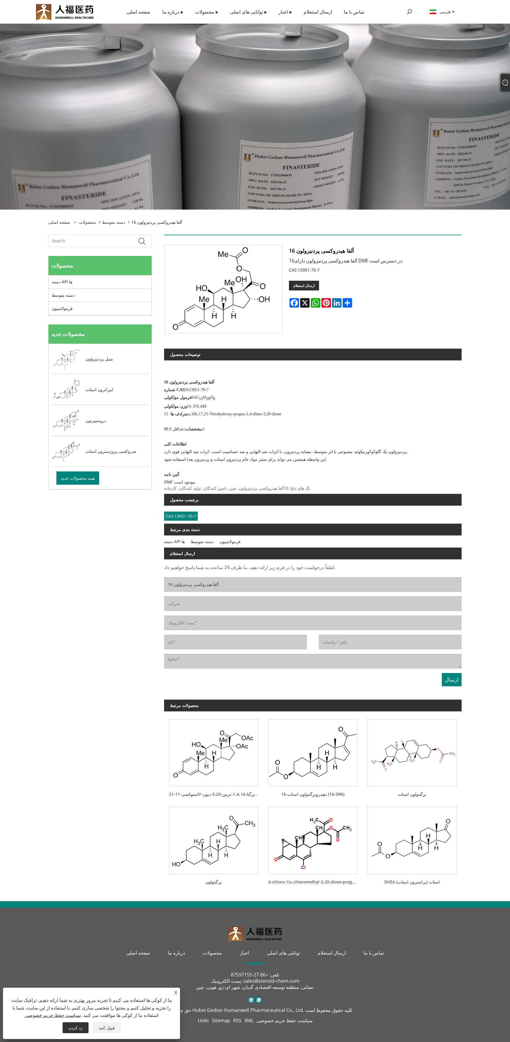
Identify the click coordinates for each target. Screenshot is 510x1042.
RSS (237, 1020)
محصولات (87, 222)
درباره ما (176, 953)
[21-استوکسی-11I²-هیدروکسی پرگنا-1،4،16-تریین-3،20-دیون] (213, 750)
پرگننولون (213, 882)
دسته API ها (62, 282)
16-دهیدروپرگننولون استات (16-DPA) (312, 794)
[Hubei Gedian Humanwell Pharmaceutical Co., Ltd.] (65, 11)
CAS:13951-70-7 (181, 516)
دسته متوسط (113, 222)
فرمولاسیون (62, 308)
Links (203, 1020)
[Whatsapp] (259, 1000)
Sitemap (221, 1020)
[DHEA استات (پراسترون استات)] (412, 838)
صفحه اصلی (138, 953)
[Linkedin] (251, 1000)
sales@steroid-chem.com (271, 981)
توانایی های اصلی (283, 953)
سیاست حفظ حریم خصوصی (284, 1020)
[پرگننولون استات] (412, 750)
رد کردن (75, 1027)
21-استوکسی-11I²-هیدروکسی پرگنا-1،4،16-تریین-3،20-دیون (216, 794)
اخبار (244, 953)
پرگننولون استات (412, 794)
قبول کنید (107, 1027)
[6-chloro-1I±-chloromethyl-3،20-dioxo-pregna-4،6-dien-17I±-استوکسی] (312, 838)
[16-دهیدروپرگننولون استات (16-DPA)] (312, 750)
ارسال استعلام (304, 285)
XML (249, 1020)
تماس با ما (374, 953)
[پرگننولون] (213, 838)
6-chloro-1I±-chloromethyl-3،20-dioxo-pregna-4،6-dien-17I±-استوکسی (315, 882)
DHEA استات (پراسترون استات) (412, 882)
